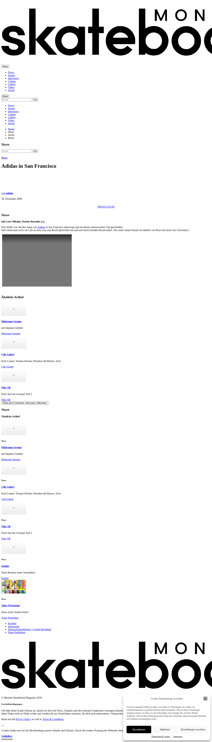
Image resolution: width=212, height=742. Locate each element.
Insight (5, 566)
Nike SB (6, 387)
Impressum (177, 736)
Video (11, 87)
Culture (12, 81)
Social (11, 90)
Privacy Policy (23, 719)
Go (35, 99)
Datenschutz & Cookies (161, 736)
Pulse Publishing (16, 632)
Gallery (12, 84)
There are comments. (25, 403)
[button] (205, 698)
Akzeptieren (138, 729)
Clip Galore (7, 354)
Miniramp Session (11, 321)
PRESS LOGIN (106, 206)
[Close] (2, 725)
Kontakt (12, 623)
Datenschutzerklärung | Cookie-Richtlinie (29, 629)
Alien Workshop (10, 605)
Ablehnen (165, 729)
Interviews (13, 78)
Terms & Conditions (53, 719)
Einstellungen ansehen (193, 729)
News (11, 72)
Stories (11, 75)
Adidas (41, 227)
